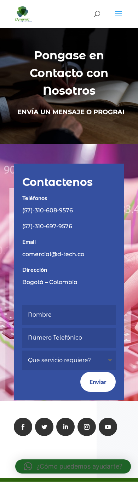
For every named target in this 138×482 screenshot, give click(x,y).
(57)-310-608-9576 (47, 210)
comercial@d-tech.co (53, 254)
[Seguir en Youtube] (108, 427)
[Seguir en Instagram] (86, 427)
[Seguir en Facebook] (23, 427)
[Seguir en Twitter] (44, 427)
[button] (73, 466)
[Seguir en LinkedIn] (65, 427)
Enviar (98, 381)
